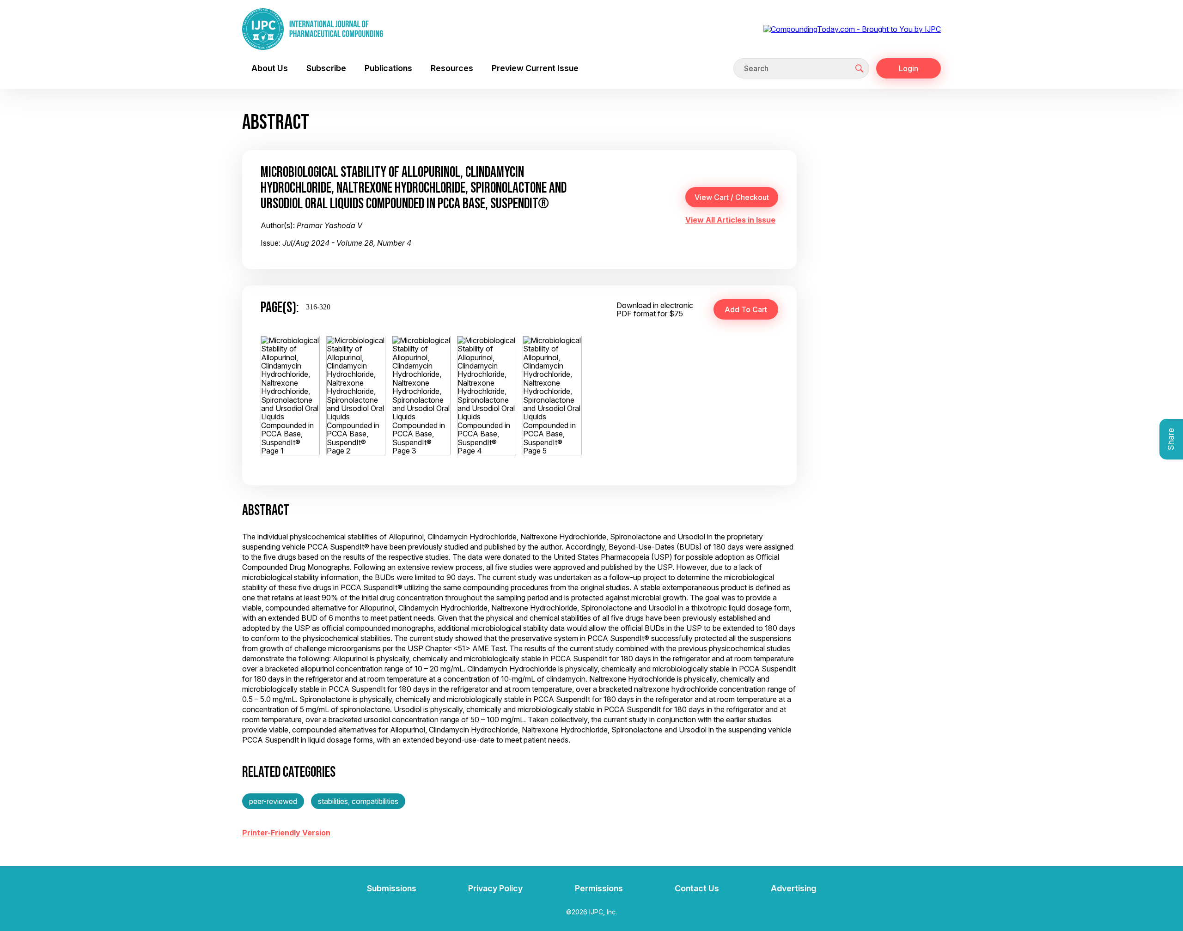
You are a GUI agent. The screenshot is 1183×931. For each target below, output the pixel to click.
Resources (452, 68)
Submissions (391, 888)
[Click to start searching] (859, 68)
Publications (388, 68)
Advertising (793, 888)
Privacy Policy (495, 888)
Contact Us (697, 888)
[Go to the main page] (312, 29)
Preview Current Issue (535, 68)
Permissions (599, 888)
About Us (269, 68)
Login (908, 68)
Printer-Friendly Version (286, 832)
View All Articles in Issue (730, 219)
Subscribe (326, 68)
